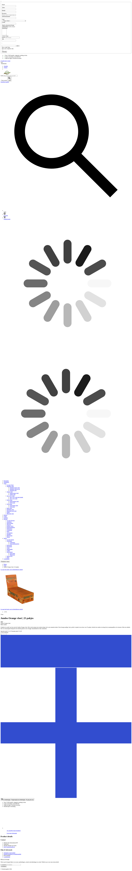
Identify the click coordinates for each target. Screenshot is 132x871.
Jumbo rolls (12, 494)
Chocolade (9, 541)
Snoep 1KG (10, 556)
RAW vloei (9, 500)
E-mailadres (3, 864)
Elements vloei (10, 509)
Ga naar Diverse (11, 520)
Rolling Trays (10, 526)
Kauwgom (9, 545)
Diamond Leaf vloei (11, 511)
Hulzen (5, 515)
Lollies (8, 550)
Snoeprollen (10, 549)
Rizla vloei (9, 508)
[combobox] (10, 76)
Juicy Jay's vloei (11, 496)
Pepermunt (9, 546)
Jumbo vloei (10, 491)
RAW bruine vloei (14, 501)
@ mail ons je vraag (5, 61)
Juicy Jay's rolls (13, 498)
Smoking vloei (10, 486)
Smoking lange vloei (15, 487)
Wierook (9, 524)
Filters (8, 512)
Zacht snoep (10, 552)
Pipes (8, 531)
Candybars (12, 542)
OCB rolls (12, 507)
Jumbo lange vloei (14, 493)
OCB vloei (9, 504)
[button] (66, 667)
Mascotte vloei (10, 513)
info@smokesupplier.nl (9, 847)
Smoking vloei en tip (15, 489)
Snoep (5, 538)
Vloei (5, 483)
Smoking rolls (13, 490)
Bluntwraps (9, 535)
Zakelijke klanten (5, 82)
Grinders (6, 517)
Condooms (9, 530)
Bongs (8, 537)
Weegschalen (10, 523)
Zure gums (12, 553)
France (5, 67)
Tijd (3, 39)
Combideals (6, 559)
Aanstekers (6, 482)
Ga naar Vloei (10, 485)
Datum (3, 37)
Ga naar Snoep (10, 539)
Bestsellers (6, 481)
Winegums (12, 554)
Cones (5, 516)
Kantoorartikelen (11, 527)
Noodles (9, 534)
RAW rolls (12, 502)
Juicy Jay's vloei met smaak (16, 497)
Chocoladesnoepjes (14, 543)
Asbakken (9, 522)
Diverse (5, 519)
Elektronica (9, 528)
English (6, 66)
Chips (8, 548)
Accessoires (9, 533)
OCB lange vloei (14, 505)
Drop (8, 557)
